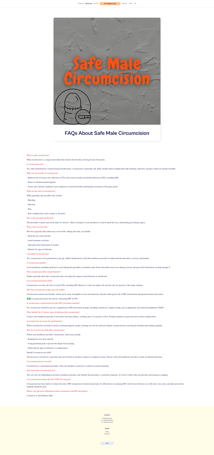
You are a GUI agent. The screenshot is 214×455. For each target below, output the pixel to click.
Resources (88, 3)
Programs (81, 3)
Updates (124, 3)
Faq (135, 3)
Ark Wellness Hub (110, 4)
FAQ (107, 443)
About (130, 3)
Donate (96, 3)
